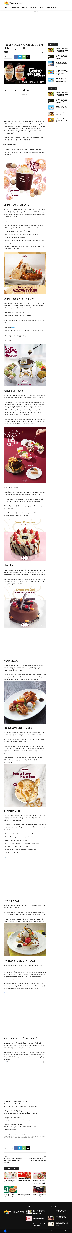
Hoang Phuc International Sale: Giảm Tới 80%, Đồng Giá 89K (62, 1224)
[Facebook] (16, 57)
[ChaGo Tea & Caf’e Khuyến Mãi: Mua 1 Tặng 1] (39, 1189)
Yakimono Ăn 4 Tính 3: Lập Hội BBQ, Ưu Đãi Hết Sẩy (62, 120)
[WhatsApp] (24, 57)
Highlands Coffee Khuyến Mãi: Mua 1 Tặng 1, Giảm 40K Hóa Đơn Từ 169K (62, 50)
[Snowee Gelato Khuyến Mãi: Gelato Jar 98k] (10, 1175)
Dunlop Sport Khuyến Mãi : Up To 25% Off (39, 1224)
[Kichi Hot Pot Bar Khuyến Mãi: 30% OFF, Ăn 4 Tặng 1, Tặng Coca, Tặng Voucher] (39, 1175)
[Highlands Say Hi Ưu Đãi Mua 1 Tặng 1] (51, 114)
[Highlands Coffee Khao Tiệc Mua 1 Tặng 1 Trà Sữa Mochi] (51, 57)
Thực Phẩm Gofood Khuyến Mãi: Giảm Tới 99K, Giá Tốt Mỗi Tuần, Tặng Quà (13, 1160)
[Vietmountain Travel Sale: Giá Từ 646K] (51, 1212)
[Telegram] (20, 57)
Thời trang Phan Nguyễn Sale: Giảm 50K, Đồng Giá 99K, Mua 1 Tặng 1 (39, 1212)
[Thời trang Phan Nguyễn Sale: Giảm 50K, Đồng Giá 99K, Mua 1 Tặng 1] (29, 1212)
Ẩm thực (6, 52)
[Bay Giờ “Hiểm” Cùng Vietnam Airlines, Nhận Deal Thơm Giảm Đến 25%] (51, 63)
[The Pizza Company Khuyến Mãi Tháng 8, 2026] (10, 1189)
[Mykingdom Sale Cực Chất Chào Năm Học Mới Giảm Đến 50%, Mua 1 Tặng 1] (51, 72)
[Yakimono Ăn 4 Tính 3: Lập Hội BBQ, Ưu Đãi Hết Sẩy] (51, 120)
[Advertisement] (36, 24)
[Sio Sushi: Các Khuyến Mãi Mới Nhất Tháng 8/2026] (24, 1189)
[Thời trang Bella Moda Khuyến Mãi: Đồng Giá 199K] (29, 1218)
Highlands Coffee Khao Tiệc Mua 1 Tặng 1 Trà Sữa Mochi (61, 57)
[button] (66, 8)
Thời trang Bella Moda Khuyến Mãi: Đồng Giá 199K (38, 1218)
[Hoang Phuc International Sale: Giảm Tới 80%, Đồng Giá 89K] (51, 1224)
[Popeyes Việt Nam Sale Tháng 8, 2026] (24, 1175)
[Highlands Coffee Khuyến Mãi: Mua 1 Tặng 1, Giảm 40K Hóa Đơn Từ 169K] (51, 50)
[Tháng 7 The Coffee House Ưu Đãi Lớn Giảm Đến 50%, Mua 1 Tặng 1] (51, 80)
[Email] (28, 57)
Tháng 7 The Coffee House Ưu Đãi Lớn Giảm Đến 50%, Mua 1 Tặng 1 (61, 80)
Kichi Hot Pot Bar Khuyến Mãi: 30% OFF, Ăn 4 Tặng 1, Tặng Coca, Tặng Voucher (39, 1182)
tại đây (13, 327)
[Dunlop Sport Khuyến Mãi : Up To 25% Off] (29, 1225)
